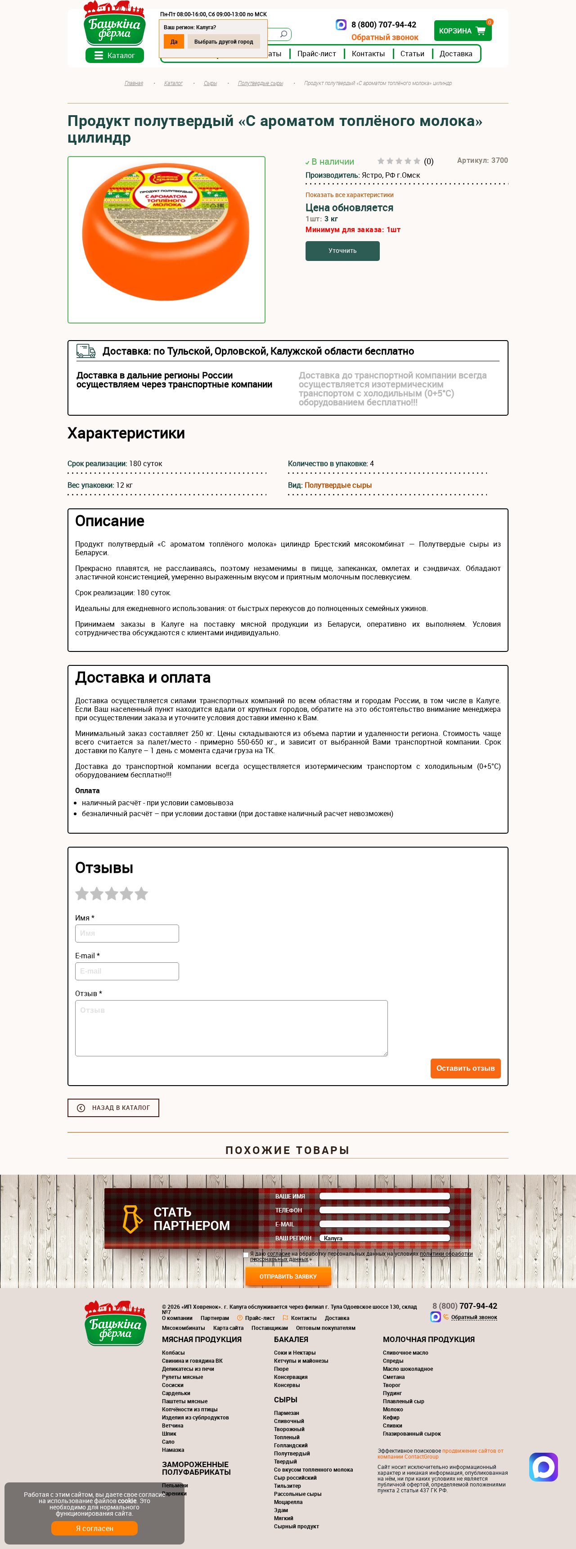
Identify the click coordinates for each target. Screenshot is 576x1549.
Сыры (285, 1399)
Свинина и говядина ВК (192, 1360)
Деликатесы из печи (188, 1368)
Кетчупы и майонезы (301, 1360)
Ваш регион (293, 1238)
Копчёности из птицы (190, 1409)
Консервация (291, 1376)
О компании (177, 1317)
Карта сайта (228, 1327)
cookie (127, 1500)
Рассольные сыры (298, 1493)
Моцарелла (288, 1501)
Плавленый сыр (403, 1401)
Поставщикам (270, 1327)
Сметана (394, 1376)
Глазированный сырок (412, 1433)
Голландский (291, 1445)
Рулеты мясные (182, 1376)
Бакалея (291, 1339)
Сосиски (173, 1384)
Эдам (281, 1509)
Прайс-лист (316, 53)
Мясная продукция (202, 1339)
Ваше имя (290, 1196)
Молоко (393, 1409)
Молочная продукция (429, 1339)
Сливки (392, 1425)
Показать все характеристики (350, 195)
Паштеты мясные (184, 1401)
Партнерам (215, 1317)
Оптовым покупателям (326, 1327)
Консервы (287, 1384)
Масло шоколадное (408, 1368)
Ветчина (172, 1425)
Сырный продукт (296, 1526)
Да (174, 41)
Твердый (285, 1461)
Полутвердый (292, 1453)
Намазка (173, 1449)
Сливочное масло (405, 1352)
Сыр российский (295, 1477)
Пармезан (286, 1412)
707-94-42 (464, 1306)
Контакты (368, 53)
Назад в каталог (121, 1108)
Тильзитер (287, 1485)
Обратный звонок (384, 37)
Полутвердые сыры (338, 485)
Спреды (393, 1360)
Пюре (281, 1368)
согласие (278, 1253)
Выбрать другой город (223, 41)
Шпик (169, 1433)
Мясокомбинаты (183, 1327)
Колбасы (173, 1352)
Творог (391, 1384)
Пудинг (392, 1392)
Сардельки (176, 1392)
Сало (168, 1441)
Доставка (456, 53)
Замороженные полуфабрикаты (196, 1468)
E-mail (284, 1224)
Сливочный (289, 1420)
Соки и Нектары (295, 1352)
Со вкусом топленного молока (313, 1469)
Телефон (288, 1210)
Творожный (289, 1428)
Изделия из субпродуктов (195, 1417)
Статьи (412, 53)
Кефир (391, 1417)
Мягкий (283, 1518)
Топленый (287, 1437)
